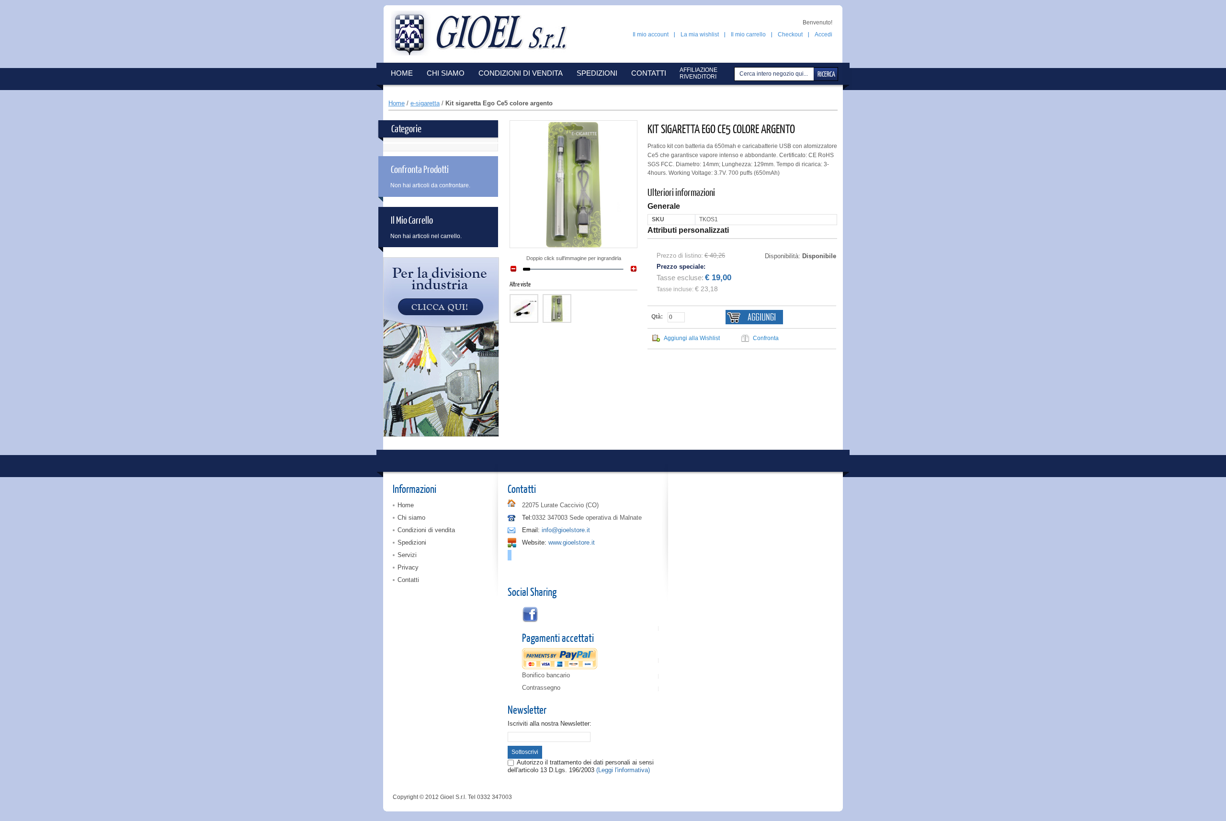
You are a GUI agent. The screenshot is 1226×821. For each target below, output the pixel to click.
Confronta (766, 338)
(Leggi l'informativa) (623, 770)
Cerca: (736, 74)
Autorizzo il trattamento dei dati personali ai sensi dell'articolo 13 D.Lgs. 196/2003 (581, 766)
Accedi (823, 34)
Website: (534, 542)
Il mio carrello (748, 34)
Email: (531, 530)
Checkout (790, 34)
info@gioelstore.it (566, 530)
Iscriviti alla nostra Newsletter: (549, 723)
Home (396, 103)
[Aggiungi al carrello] (754, 317)
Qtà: (657, 316)
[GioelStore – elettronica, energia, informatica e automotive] (483, 33)
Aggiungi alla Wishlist (692, 338)
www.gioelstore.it (571, 542)
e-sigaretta (425, 103)
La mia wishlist (700, 34)
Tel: (527, 517)
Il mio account (651, 34)
